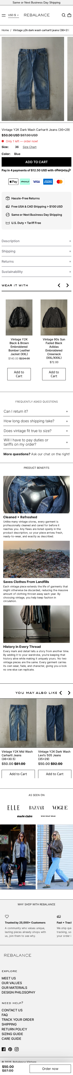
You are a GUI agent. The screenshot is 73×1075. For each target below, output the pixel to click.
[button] (64, 15)
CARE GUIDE (11, 1039)
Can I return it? (16, 411)
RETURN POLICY (14, 1029)
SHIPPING (9, 1024)
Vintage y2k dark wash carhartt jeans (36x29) (41, 30)
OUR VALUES (12, 983)
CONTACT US (12, 1010)
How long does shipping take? (29, 421)
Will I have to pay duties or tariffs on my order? (26, 442)
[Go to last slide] (59, 285)
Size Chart (29, 147)
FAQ (5, 1015)
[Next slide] (67, 285)
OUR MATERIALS (14, 988)
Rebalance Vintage (24, 1062)
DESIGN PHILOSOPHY (18, 992)
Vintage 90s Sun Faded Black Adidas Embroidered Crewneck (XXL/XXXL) (54, 348)
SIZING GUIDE (12, 1034)
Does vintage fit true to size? (28, 431)
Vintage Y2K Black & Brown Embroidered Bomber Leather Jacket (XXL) (19, 347)
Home (5, 30)
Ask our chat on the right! (50, 454)
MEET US (9, 978)
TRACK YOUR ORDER (18, 1019)
